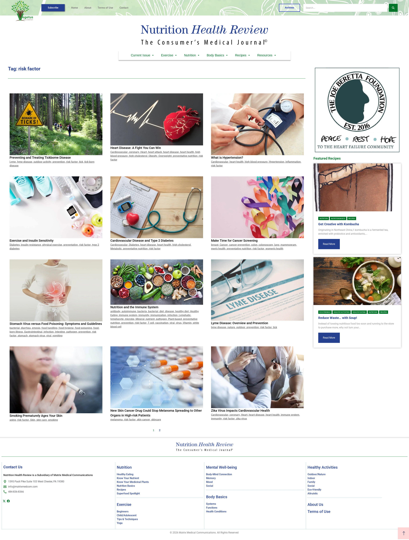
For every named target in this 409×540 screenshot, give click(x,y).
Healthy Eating (359, 312)
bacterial (15, 327)
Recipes (240, 55)
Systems (211, 503)
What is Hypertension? (227, 157)
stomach (23, 335)
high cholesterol (138, 155)
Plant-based (175, 319)
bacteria (142, 311)
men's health (218, 248)
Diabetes (15, 244)
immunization (158, 315)
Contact (124, 7)
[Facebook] (8, 501)
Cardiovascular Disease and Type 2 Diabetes (142, 240)
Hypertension (276, 161)
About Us (315, 504)
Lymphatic (185, 315)
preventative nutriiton (239, 248)
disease (169, 311)
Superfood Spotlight (128, 493)
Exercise (167, 55)
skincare (156, 419)
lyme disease (24, 161)
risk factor (72, 161)
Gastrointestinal (33, 331)
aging (13, 419)
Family (311, 481)
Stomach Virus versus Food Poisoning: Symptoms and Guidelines (56, 324)
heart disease (171, 152)
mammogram (288, 244)
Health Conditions (216, 511)
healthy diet (182, 311)
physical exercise (52, 244)
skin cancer (143, 419)
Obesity (153, 155)
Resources (264, 55)
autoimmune (129, 311)
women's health (274, 248)
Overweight (165, 155)
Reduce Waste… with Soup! (337, 318)
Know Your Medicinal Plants (133, 481)
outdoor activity (42, 161)
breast (214, 244)
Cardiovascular (119, 152)
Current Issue (140, 55)
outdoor (240, 327)
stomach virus (37, 335)
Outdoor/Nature (317, 474)
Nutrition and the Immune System (134, 307)
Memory (211, 478)
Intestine (60, 331)
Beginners (122, 511)
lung (276, 244)
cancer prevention (239, 244)
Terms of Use (105, 7)
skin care (41, 419)
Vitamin (187, 322)
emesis (36, 327)
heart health (187, 152)
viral (48, 335)
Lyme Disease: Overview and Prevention (239, 323)
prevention (59, 161)
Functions (211, 507)
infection (49, 331)
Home (74, 7)
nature (231, 327)
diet (161, 311)
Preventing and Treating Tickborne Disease (40, 157)
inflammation (293, 161)
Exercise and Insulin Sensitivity (32, 240)
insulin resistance (31, 244)
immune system (128, 315)
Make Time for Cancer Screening (234, 240)
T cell (151, 322)
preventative (70, 244)
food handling (49, 327)
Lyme (13, 161)
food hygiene (66, 327)
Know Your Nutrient (128, 478)
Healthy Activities (341, 312)
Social (209, 485)
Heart (143, 152)
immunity (144, 315)
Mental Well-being (221, 467)
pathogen (71, 331)
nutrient (150, 319)
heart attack (155, 152)
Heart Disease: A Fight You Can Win (135, 148)
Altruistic (313, 493)
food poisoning (83, 327)
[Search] (393, 8)
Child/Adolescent (126, 515)
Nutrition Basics (338, 218)
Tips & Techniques (127, 519)
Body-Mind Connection (219, 474)
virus (178, 322)
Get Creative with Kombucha (338, 224)
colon (254, 244)
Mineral (140, 319)
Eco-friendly (325, 312)
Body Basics (215, 55)
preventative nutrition (185, 155)
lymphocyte (117, 319)
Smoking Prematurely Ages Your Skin (36, 416)
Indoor (311, 478)
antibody (115, 311)
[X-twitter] (4, 501)
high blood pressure (256, 161)
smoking (53, 419)
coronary (134, 152)
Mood (209, 481)
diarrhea (26, 327)
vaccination (161, 322)
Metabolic (116, 248)
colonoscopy (266, 244)
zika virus (241, 418)
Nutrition (190, 55)
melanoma (116, 419)
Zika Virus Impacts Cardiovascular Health (240, 410)
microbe (129, 319)
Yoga (120, 523)
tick (81, 161)
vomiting (57, 335)
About (87, 7)
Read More (329, 243)
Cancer (224, 244)
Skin (32, 419)
